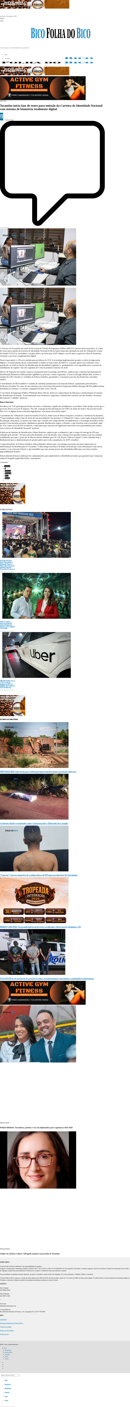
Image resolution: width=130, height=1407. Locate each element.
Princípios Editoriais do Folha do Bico (11, 1323)
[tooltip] (7, 466)
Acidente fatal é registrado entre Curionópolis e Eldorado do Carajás (34, 823)
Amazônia (3, 101)
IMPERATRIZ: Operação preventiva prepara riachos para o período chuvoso (38, 771)
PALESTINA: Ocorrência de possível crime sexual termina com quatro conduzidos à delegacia (47, 978)
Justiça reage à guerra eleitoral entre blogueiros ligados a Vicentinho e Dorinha (7, 625)
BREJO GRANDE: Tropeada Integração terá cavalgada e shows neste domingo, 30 (40, 927)
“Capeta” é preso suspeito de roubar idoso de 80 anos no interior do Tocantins (38, 875)
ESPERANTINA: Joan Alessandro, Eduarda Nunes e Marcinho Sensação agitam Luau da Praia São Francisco (7, 565)
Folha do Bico (9, 120)
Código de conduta (5, 1327)
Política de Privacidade (7, 1330)
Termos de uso (4, 1334)
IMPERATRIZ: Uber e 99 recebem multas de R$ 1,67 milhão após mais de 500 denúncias (7, 684)
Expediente (3, 1319)
